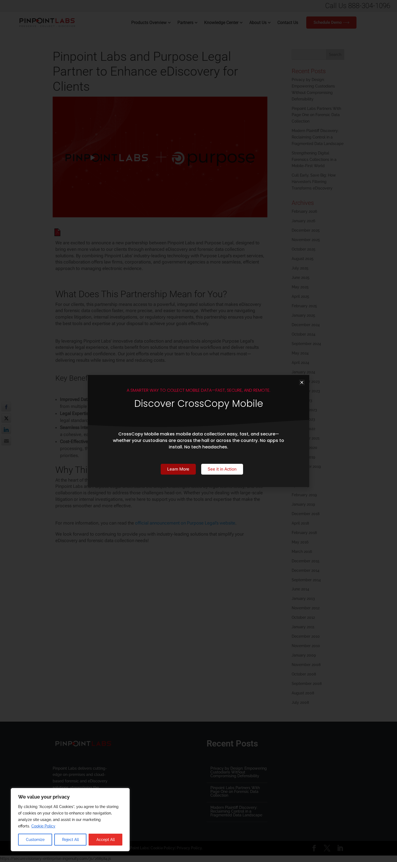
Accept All (105, 839)
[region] (70, 819)
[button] (302, 382)
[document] (198, 431)
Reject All (70, 839)
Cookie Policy (43, 826)
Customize (35, 839)
